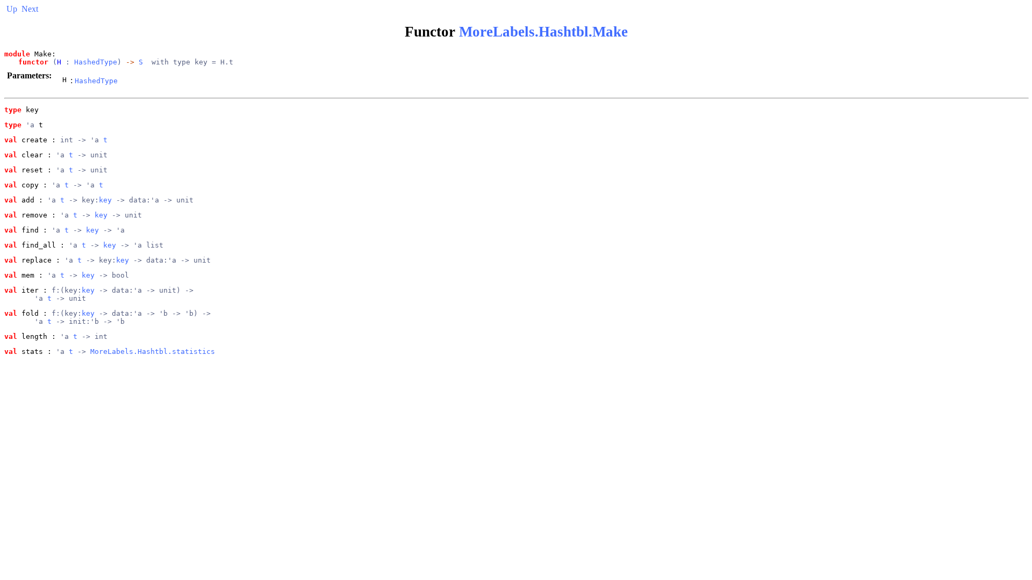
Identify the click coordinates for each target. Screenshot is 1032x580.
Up (11, 8)
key (105, 200)
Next (30, 8)
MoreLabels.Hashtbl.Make (543, 32)
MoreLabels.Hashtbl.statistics (152, 351)
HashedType (95, 62)
